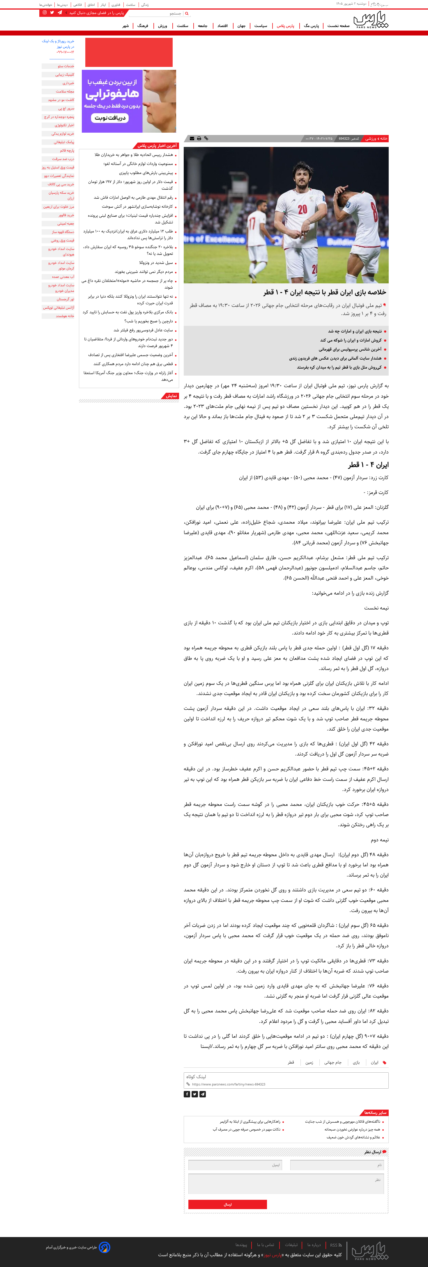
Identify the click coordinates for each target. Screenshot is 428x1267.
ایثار (103, 4)
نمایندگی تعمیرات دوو (59, 176)
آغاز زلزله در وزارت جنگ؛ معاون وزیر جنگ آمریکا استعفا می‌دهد (128, 376)
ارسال (228, 1204)
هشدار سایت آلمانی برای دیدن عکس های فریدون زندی (335, 358)
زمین (309, 1062)
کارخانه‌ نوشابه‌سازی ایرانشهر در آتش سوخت (137, 206)
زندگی (145, 4)
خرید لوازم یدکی (63, 133)
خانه (384, 139)
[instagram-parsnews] (45, 13)
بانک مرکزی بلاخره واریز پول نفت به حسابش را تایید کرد (128, 312)
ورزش (163, 26)
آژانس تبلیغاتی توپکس (58, 307)
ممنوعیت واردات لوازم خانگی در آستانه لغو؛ (138, 164)
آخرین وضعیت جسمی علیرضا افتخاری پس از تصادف (130, 355)
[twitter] (195, 1094)
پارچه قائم (67, 150)
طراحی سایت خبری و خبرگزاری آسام (71, 1247)
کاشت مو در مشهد (61, 100)
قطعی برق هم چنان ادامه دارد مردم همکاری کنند (133, 364)
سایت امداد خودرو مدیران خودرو (61, 288)
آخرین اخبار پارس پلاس (157, 146)
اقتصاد (223, 26)
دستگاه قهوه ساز (63, 232)
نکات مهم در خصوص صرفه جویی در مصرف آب (246, 1129)
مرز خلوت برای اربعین (58, 206)
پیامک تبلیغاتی (64, 142)
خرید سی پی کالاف (61, 184)
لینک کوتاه (196, 1077)
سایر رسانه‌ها (375, 1113)
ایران (374, 1062)
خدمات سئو (66, 66)
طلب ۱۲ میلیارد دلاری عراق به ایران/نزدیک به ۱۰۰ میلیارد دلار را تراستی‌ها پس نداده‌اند (128, 234)
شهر (125, 26)
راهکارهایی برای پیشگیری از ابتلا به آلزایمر (250, 1121)
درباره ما (314, 1245)
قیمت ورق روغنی (62, 240)
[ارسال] (192, 138)
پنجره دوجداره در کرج (59, 117)
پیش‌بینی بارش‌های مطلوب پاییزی (146, 173)
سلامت (131, 4)
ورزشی (370, 139)
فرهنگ (143, 26)
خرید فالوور (66, 215)
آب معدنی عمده (63, 277)
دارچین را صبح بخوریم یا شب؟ (148, 321)
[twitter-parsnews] (51, 13)
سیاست (261, 26)
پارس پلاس (286, 26)
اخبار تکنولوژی (64, 125)
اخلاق (91, 4)
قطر (291, 1062)
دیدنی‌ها (62, 4)
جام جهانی (333, 1062)
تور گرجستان (65, 299)
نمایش (171, 396)
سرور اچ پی (66, 108)
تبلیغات (291, 1245)
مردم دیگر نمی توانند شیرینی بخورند (144, 272)
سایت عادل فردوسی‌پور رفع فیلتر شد (143, 330)
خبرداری (68, 83)
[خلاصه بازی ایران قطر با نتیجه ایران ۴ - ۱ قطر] (202, 1094)
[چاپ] (198, 138)
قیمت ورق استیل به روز (58, 167)
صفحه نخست (339, 26)
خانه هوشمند (65, 316)
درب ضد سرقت (63, 159)
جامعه (203, 26)
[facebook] (187, 1094)
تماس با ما (266, 1245)
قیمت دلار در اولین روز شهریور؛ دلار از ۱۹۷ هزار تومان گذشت (130, 185)
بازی (356, 1062)
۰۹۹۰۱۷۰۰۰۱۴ (65, 52)
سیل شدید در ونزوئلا (156, 263)
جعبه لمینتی (65, 223)
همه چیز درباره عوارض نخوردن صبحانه (352, 1129)
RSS (334, 1245)
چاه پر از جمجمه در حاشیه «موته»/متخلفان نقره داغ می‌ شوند (127, 284)
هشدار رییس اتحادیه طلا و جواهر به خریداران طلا (134, 155)
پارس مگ (311, 26)
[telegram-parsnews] (59, 13)
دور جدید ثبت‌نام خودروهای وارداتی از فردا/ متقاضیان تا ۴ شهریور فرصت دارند (128, 342)
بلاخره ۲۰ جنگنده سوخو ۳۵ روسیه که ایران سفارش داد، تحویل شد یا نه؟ (128, 250)
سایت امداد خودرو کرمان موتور (61, 265)
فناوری (116, 4)
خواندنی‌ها (45, 4)
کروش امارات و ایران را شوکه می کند (351, 340)
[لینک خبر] (205, 138)
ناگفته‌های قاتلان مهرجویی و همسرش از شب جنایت (342, 1121)
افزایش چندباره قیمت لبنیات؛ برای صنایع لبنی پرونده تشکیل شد (130, 218)
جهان (242, 26)
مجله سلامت (65, 91)
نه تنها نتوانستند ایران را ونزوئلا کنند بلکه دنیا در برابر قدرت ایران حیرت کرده (130, 299)
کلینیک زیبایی (64, 74)
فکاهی (78, 4)
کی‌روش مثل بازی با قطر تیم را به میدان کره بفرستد (339, 367)
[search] (188, 13)
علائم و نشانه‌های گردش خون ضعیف (353, 1137)
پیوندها (241, 1245)
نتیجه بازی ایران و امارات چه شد (355, 331)
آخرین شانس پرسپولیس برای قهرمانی (350, 349)
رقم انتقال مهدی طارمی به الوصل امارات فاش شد (133, 197)
